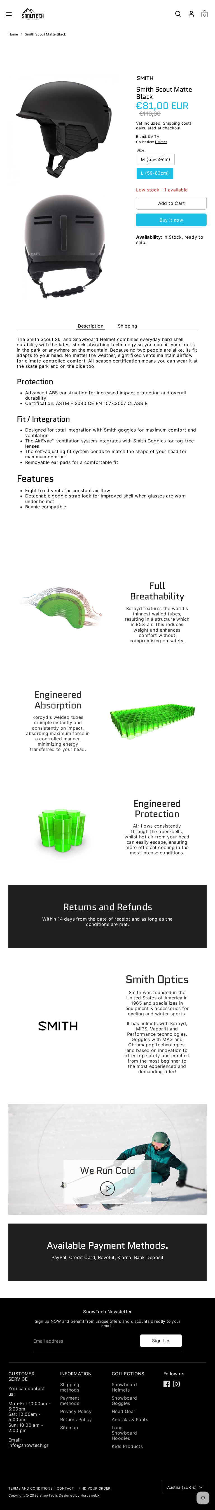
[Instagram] (176, 1384)
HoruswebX (90, 1495)
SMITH (153, 136)
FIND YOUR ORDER (94, 1488)
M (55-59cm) (155, 159)
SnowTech (48, 1495)
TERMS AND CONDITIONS (30, 1488)
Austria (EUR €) (182, 1487)
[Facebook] (166, 1384)
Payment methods (70, 1400)
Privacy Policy (76, 1411)
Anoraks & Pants (130, 1419)
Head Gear (123, 1411)
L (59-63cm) (155, 173)
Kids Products (127, 1446)
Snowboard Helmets (124, 1387)
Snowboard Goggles (124, 1400)
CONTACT (65, 1488)
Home (13, 34)
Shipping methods (70, 1387)
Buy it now (171, 220)
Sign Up (161, 1340)
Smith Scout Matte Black (45, 34)
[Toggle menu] (9, 14)
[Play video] (107, 1188)
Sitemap (69, 1427)
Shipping (171, 123)
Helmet (161, 142)
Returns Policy (76, 1419)
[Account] (191, 11)
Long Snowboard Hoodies (124, 1433)
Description (90, 326)
